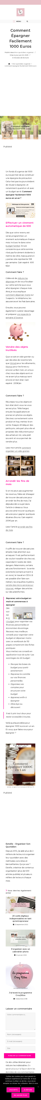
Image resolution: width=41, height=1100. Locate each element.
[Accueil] (9, 64)
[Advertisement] (20, 92)
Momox (9, 367)
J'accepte (13, 1090)
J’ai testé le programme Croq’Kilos (20, 994)
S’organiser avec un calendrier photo (20, 950)
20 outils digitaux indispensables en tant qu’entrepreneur (20, 918)
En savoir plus (20, 1095)
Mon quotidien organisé (23, 52)
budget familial (13, 246)
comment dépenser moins (18, 295)
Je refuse (28, 1090)
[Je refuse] (38, 1087)
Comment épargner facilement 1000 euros (20, 66)
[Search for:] (27, 21)
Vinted (13, 363)
